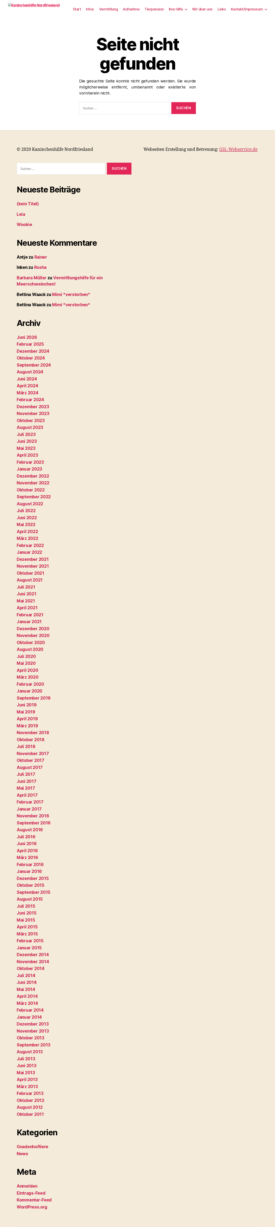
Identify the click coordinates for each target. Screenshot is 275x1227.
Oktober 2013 (30, 1037)
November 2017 (33, 753)
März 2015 (27, 933)
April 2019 (27, 718)
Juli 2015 (26, 906)
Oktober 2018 (30, 739)
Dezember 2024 (33, 351)
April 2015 (27, 926)
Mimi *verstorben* (71, 294)
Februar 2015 (30, 940)
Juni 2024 (27, 378)
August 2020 (30, 649)
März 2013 (27, 1086)
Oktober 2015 (30, 885)
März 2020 (27, 677)
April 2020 (27, 670)
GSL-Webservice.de (238, 149)
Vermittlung (108, 9)
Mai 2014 (26, 989)
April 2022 (27, 531)
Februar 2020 (30, 684)
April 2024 (27, 385)
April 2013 (27, 1079)
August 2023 (30, 427)
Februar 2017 (30, 802)
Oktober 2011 (30, 1114)
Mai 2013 (26, 1072)
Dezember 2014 (33, 954)
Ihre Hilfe (176, 9)
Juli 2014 (26, 975)
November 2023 (33, 413)
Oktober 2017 (30, 760)
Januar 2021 (29, 621)
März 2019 (27, 725)
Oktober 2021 (30, 573)
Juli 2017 (26, 774)
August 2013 (30, 1051)
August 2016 (30, 829)
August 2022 (30, 503)
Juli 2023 (26, 434)
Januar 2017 (29, 809)
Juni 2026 (27, 337)
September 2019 (34, 698)
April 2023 (27, 455)
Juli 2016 (26, 836)
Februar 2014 (30, 1010)
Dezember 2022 (33, 476)
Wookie (24, 224)
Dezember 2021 (33, 559)
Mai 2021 (26, 600)
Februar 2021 (30, 614)
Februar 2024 (30, 399)
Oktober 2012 (30, 1100)
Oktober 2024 (31, 358)
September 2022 (34, 496)
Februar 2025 (30, 344)
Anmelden (27, 1186)
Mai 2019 (26, 711)
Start (77, 9)
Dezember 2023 (33, 406)
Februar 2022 (30, 545)
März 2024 (27, 392)
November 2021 (33, 566)
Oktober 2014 (30, 968)
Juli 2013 (26, 1058)
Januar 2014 (29, 1017)
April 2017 (27, 795)
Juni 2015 (26, 913)
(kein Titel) (28, 203)
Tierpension (154, 9)
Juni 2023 (27, 441)
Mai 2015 (26, 920)
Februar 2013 (30, 1093)
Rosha (40, 267)
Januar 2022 (29, 552)
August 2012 (30, 1107)
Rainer (40, 257)
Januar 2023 (29, 469)
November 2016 (33, 815)
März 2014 (27, 1003)
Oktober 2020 (31, 642)
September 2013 (33, 1044)
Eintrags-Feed (31, 1193)
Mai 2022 (26, 524)
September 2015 (33, 892)
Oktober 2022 (31, 489)
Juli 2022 (26, 510)
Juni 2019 (27, 704)
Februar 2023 (30, 462)
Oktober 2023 (31, 420)
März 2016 (27, 857)
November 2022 (33, 482)
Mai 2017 (26, 788)
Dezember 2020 (33, 628)
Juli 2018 (26, 746)
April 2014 (27, 996)
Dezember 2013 (33, 1024)
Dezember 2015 (33, 878)
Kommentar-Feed (34, 1199)
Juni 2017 (26, 781)
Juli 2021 (26, 587)
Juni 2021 (26, 593)
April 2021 (27, 607)
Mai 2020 (26, 663)
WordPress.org (32, 1207)
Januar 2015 (29, 947)
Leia (21, 214)
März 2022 (27, 538)
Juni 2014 (27, 982)
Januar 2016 (29, 871)
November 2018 (33, 732)
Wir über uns (202, 9)
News (22, 1153)
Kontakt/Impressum (247, 9)
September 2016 (34, 822)
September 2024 (34, 365)
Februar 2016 (30, 864)
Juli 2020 (26, 656)
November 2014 (33, 961)
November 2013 (33, 1031)
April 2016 (27, 850)
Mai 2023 (26, 448)
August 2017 (30, 767)
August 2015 (30, 899)
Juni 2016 (27, 843)
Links (222, 9)
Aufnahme (131, 9)
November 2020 (33, 635)
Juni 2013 (26, 1065)
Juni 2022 (27, 517)
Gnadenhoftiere (32, 1146)
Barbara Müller (32, 277)
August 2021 (30, 580)
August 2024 (30, 371)
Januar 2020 (29, 691)
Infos (90, 9)
